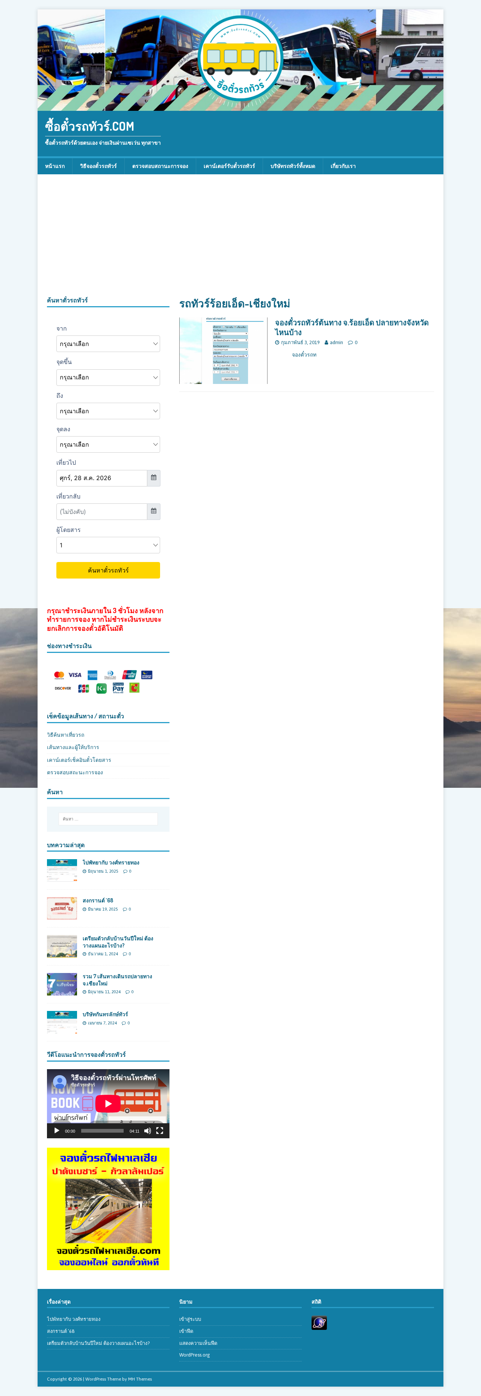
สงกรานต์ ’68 (98, 900)
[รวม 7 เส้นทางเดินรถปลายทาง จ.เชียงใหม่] (62, 991)
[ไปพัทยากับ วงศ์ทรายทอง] (62, 878)
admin (336, 342)
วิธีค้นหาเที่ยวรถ (65, 735)
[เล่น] (57, 1131)
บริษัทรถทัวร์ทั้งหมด (293, 166)
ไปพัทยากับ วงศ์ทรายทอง (111, 862)
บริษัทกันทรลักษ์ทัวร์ (105, 1014)
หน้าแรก (55, 166)
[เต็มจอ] (159, 1131)
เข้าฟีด (186, 1331)
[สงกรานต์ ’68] (62, 916)
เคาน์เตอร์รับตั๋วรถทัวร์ (229, 166)
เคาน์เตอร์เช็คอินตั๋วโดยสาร (79, 760)
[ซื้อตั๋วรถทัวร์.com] (240, 107)
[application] (108, 1103)
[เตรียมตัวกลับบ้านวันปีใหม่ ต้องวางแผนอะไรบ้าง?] (62, 953)
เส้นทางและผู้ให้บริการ (73, 747)
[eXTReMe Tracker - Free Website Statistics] (319, 1325)
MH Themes (140, 1379)
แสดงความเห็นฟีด (198, 1343)
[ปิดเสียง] (147, 1131)
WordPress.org (194, 1355)
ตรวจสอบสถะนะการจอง (75, 772)
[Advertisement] (240, 240)
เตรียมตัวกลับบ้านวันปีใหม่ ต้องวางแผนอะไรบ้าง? (118, 941)
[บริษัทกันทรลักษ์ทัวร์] (62, 1029)
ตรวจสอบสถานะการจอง (160, 166)
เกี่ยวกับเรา (343, 166)
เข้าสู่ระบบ (190, 1319)
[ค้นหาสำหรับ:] (108, 819)
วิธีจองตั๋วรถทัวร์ (98, 166)
